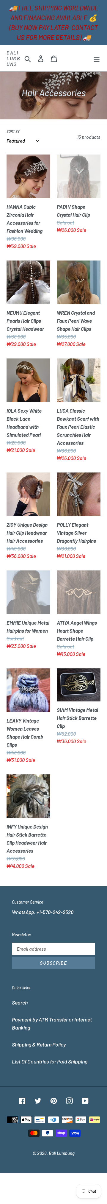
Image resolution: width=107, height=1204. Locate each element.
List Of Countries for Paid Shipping (49, 1061)
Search (20, 1002)
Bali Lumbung (13, 58)
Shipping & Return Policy (39, 1044)
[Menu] (96, 58)
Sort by (13, 131)
